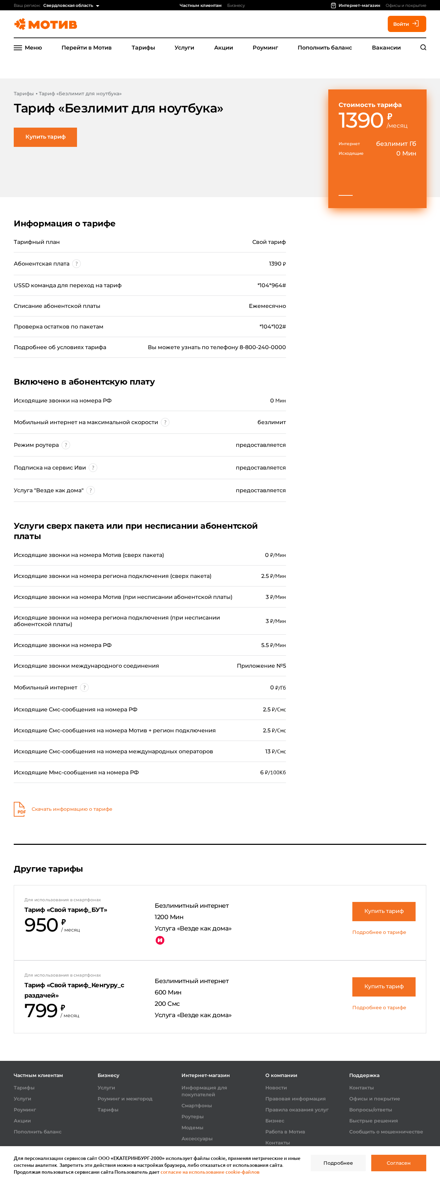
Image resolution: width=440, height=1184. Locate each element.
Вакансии (386, 47)
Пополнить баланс (325, 47)
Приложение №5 (261, 666)
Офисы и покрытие (406, 5)
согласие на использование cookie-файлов (210, 1172)
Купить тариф (45, 136)
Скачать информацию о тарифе (72, 809)
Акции (223, 47)
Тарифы (143, 47)
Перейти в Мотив (87, 47)
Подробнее (338, 1163)
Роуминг (265, 47)
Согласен (399, 1163)
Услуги (184, 47)
